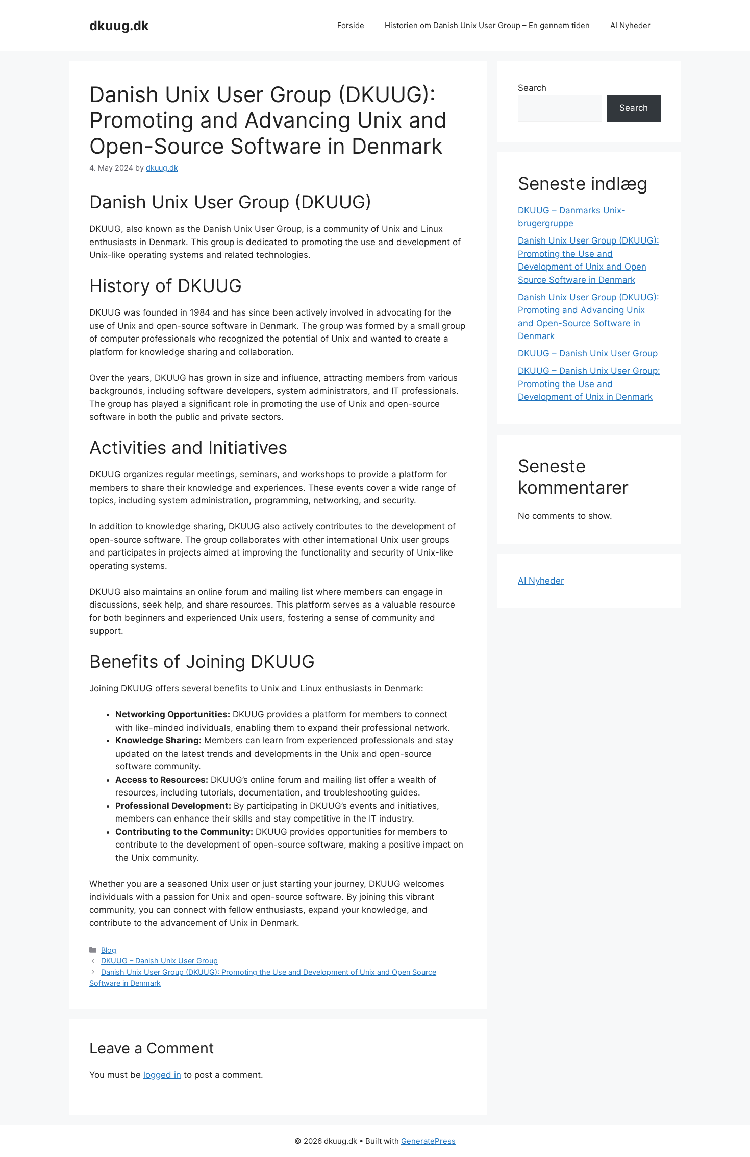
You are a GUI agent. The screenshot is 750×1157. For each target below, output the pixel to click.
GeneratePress (428, 1141)
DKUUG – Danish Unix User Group (159, 960)
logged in (162, 1075)
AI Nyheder (630, 25)
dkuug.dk (119, 25)
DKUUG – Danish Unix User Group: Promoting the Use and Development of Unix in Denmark (589, 384)
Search (532, 88)
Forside (350, 25)
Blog (108, 950)
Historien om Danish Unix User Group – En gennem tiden (487, 25)
